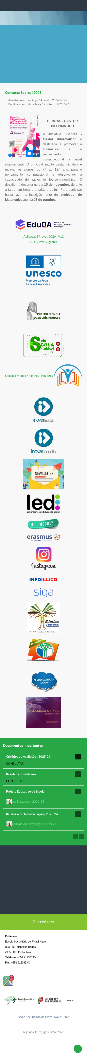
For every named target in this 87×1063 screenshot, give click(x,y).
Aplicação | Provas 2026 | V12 (43, 236)
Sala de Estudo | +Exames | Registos (29, 375)
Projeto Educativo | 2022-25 (25, 801)
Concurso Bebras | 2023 (23, 92)
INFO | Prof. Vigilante (43, 242)
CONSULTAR (15, 763)
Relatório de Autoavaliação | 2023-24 (31, 824)
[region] (43, 879)
